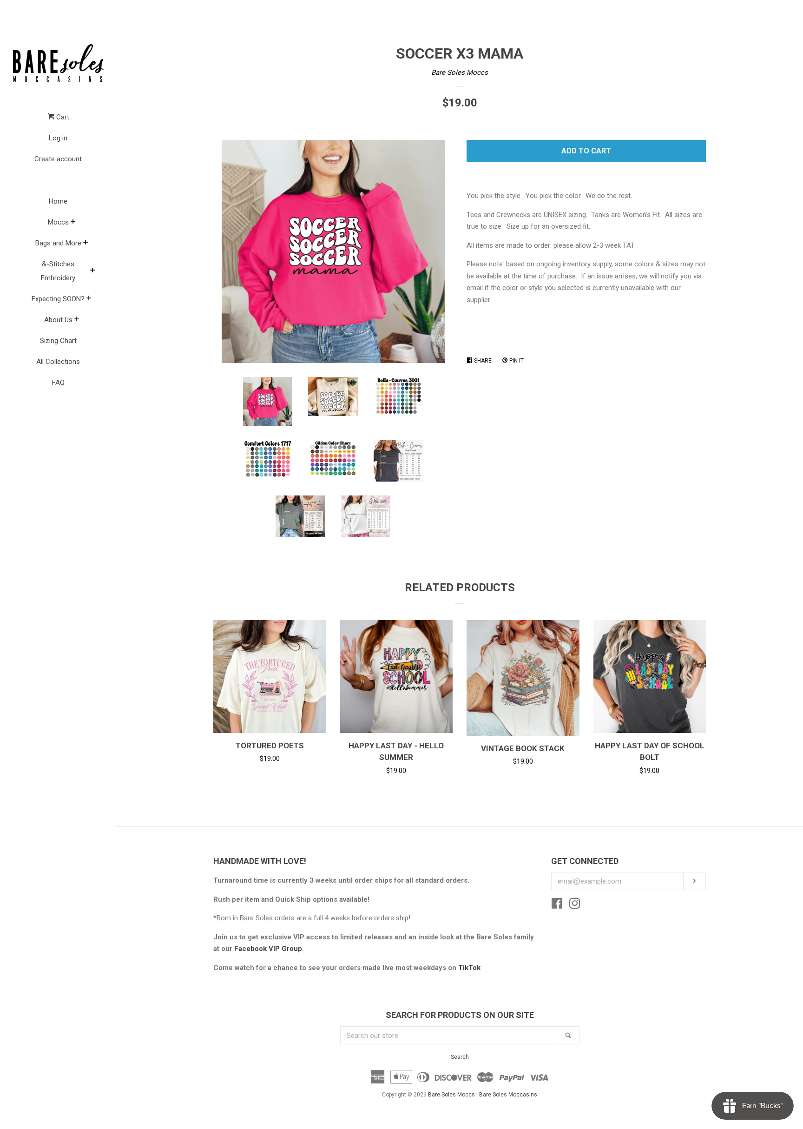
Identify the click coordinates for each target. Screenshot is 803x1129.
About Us (58, 320)
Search (460, 1057)
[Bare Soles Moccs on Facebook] (557, 905)
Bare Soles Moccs (459, 72)
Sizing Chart (58, 341)
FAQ (58, 382)
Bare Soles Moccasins (508, 1094)
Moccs (58, 222)
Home (58, 201)
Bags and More (58, 243)
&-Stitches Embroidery (58, 271)
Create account (58, 159)
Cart (61, 117)
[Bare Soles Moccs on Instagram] (574, 905)
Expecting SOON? (58, 299)
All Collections (58, 361)
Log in (58, 138)
